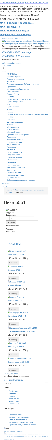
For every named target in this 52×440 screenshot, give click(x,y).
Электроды (11, 147)
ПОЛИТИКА (12, 74)
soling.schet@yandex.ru (11, 63)
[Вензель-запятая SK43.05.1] (20, 358)
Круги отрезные (13, 144)
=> (32, 22)
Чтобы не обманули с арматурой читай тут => (24, 2)
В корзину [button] (13, 262)
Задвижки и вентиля (15, 139)
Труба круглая (13, 106)
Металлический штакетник (18, 89)
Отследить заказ (15, 414)
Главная (9, 189)
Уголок (9, 109)
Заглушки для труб (14, 152)
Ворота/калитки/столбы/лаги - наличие (23, 84)
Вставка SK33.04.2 (15, 285)
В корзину (11, 222)
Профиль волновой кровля (18, 134)
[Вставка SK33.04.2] (16, 281)
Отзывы (12, 396)
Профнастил (12, 86)
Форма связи (14, 401)
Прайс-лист (13, 391)
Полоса (10, 111)
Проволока (11, 137)
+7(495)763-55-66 (11, 373)
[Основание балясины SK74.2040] (22, 327)
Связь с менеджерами (18, 419)
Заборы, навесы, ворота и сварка (21, 180)
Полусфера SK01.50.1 (17, 316)
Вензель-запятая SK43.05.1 (19, 362)
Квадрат (10, 124)
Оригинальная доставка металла (22, 424)
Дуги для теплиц (13, 177)
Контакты (11, 81)
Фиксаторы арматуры (16, 167)
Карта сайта (14, 398)
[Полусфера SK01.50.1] (18, 312)
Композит (11, 149)
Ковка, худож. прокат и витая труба (21, 99)
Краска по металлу (15, 142)
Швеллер (11, 119)
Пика (10, 192)
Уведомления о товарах (19, 417)
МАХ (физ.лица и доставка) (15, 22)
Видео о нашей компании (12, 38)
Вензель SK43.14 (15, 300)
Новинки (13, 243)
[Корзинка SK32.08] (16, 266)
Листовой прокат (14, 132)
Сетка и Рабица (13, 129)
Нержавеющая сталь (15, 175)
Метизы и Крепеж (14, 157)
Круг (8, 104)
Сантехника (12, 159)
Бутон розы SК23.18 (16, 254)
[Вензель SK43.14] (16, 296)
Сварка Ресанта (13, 154)
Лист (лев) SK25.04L (16, 346)
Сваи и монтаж (13, 91)
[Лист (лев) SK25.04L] (17, 343)
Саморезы (11, 170)
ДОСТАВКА (6, 65)
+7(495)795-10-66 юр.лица (16, 56)
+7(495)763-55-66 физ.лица (16, 52)
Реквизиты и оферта (15, 79)
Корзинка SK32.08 (15, 270)
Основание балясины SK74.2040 (21, 331)
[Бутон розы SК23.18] (17, 251)
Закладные (11, 162)
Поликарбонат (13, 94)
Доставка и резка (14, 76)
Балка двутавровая (15, 122)
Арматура (11, 96)
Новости (12, 393)
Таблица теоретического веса (21, 422)
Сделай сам (14, 403)
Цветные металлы (14, 172)
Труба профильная (15, 101)
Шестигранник (13, 127)
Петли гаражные (14, 164)
